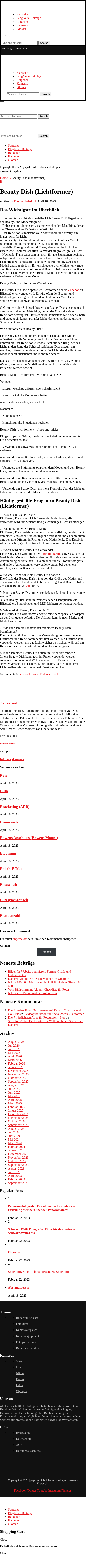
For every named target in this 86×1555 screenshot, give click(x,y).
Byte (3, 775)
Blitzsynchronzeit (14, 900)
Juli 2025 (14, 1089)
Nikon (20, 1373)
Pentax (20, 1379)
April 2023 (15, 1175)
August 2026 (16, 1042)
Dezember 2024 (18, 1114)
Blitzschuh (8, 884)
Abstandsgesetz (18, 1287)
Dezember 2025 (18, 1070)
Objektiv (14, 1252)
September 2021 (18, 1183)
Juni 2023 (14, 1172)
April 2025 (15, 1099)
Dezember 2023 (18, 1154)
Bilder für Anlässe (27, 1317)
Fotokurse (22, 1323)
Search (44, 42)
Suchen (5, 945)
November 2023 (18, 1157)
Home (4, 178)
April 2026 (15, 1056)
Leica (19, 1385)
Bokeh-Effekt (11, 869)
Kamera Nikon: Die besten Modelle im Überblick (39, 978)
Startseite (22, 14)
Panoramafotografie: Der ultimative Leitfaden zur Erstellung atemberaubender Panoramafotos (42, 1208)
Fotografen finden (27, 1342)
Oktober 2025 (17, 1078)
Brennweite (9, 822)
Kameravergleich (26, 1330)
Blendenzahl (10, 915)
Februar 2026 (16, 1063)
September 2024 (18, 1125)
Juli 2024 (14, 1132)
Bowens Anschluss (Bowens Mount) (29, 838)
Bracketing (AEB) (14, 807)
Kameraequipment (27, 1336)
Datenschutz (23, 1438)
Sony (19, 1361)
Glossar (21, 29)
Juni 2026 (14, 1049)
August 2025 (16, 1085)
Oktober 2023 (17, 1161)
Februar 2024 (16, 1146)
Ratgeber (22, 21)
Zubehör (73, 290)
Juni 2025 (14, 1092)
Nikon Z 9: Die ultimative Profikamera (32, 993)
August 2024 (16, 1128)
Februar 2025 (16, 1107)
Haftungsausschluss (28, 1450)
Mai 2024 (14, 1139)
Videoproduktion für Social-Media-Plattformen (54, 1014)
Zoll (28, 585)
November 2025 (18, 1074)
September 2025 (18, 1081)
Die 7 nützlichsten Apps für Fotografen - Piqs (36, 1017)
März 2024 (15, 1143)
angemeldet (20, 939)
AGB (19, 1444)
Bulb (4, 791)
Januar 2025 (15, 1110)
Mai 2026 (14, 1052)
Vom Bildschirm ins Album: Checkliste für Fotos (38, 989)
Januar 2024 (15, 1150)
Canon (20, 1367)
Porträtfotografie (51, 553)
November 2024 (18, 1117)
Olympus (21, 1391)
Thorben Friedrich (25, 201)
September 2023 (18, 1165)
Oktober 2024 (17, 1121)
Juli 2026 (14, 1045)
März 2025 (15, 1103)
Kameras (22, 25)
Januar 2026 (15, 1067)
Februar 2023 (16, 1179)
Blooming (8, 853)
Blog (29, 18)
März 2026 (15, 1060)
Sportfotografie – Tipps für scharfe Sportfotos (39, 1271)
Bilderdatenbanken (28, 1348)
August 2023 (16, 1168)
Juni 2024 (14, 1136)
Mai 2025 (14, 1096)
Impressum (23, 1432)
